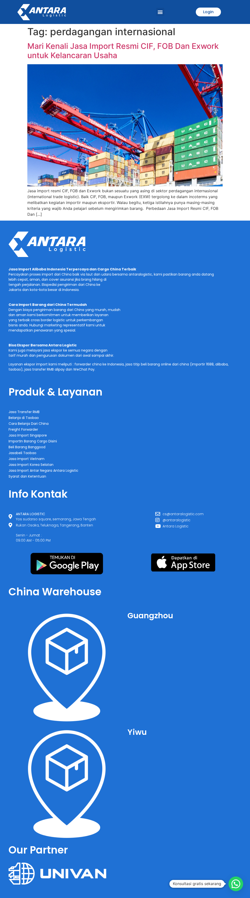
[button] (160, 12)
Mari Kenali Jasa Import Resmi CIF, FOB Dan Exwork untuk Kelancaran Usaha (123, 50)
